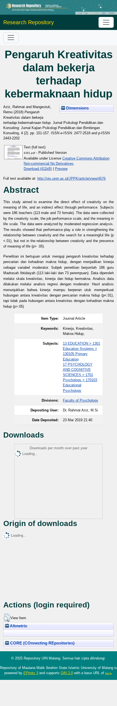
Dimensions (77, 108)
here (108, 673)
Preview (61, 169)
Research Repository (28, 22)
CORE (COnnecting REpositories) (42, 643)
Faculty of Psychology (80, 400)
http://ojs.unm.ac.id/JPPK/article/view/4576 (71, 178)
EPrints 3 (30, 673)
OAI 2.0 (67, 673)
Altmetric (18, 626)
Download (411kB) (38, 169)
